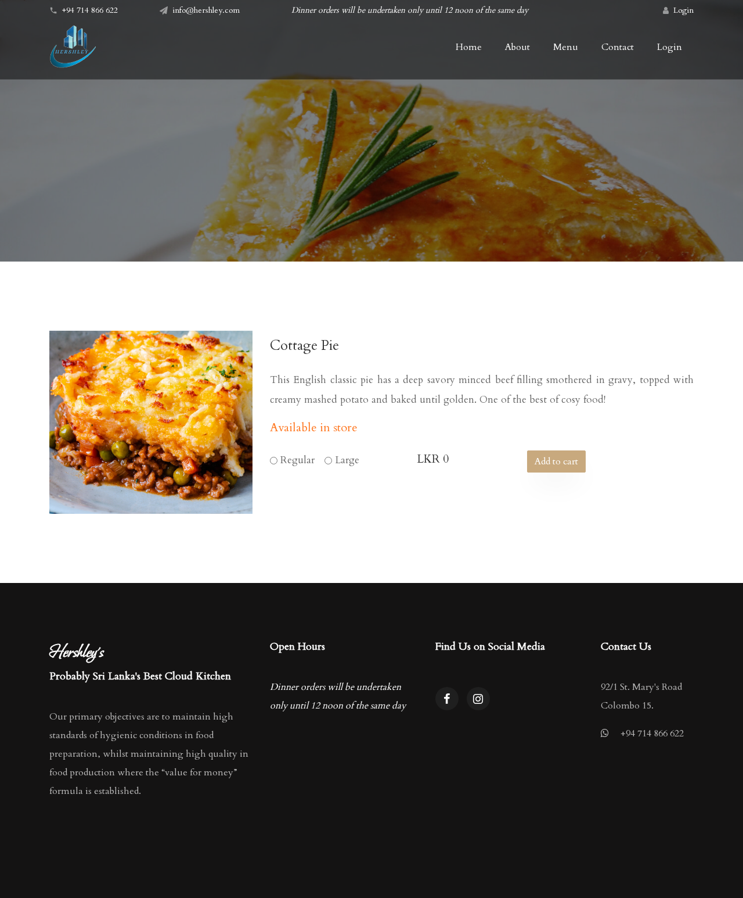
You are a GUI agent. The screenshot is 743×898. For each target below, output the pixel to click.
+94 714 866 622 (652, 733)
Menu (565, 47)
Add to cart (556, 461)
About (517, 47)
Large (347, 460)
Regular (297, 460)
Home (469, 47)
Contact (617, 47)
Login (683, 10)
